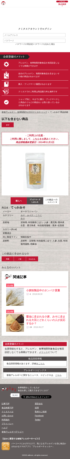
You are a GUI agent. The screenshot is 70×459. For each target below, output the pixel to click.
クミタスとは (7, 412)
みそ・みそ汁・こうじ (31, 215)
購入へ (19, 200)
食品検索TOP (7, 408)
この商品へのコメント (51, 200)
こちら (36, 138)
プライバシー (7, 424)
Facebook (39, 416)
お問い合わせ (7, 416)
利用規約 (5, 420)
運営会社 (39, 404)
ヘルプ (4, 428)
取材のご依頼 (41, 412)
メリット (43, 352)
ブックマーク (35, 200)
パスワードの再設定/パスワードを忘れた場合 (35, 44)
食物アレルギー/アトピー (13, 432)
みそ (23, 218)
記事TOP (5, 404)
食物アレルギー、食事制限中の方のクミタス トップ (24, 112)
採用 (37, 408)
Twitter (38, 420)
